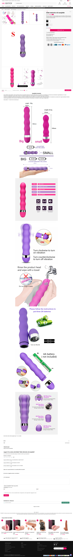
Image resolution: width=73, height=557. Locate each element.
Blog (38, 547)
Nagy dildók (51, 513)
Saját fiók (6, 550)
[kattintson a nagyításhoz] (22, 46)
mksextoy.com (12, 554)
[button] (69, 6)
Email (37, 489)
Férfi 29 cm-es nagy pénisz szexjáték (29, 533)
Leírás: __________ (8, 90)
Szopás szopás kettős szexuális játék (18, 533)
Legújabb (22, 547)
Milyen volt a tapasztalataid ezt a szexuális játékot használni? (14, 469)
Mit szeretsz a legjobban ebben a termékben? (11, 473)
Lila (47, 24)
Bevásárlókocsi (7, 549)
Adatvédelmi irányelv (40, 549)
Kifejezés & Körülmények (41, 548)
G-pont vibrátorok (47, 513)
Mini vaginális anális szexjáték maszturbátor (53, 533)
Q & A (26, 90)
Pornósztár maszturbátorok (66, 513)
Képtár (3, 90)
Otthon (2, 9)
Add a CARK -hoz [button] (7, 535)
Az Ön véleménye (7, 477)
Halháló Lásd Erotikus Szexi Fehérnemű (41, 533)
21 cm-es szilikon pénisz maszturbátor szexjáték (64, 533)
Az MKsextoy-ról (39, 544)
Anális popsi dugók (7, 513)
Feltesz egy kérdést (65, 502)
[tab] (3, 90)
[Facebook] (54, 545)
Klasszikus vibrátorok (24, 513)
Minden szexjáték (23, 544)
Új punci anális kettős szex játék (6, 532)
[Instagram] (56, 545)
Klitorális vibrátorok (30, 513)
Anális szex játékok (7, 9)
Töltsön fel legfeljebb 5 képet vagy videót (11, 485)
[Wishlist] (11, 521)
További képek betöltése (23, 86)
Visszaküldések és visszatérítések (10, 547)
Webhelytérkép (39, 550)
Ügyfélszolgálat (7, 544)
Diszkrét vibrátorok (36, 513)
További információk (15, 90)
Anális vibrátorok (18, 513)
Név (4, 489)
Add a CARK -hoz (60, 30)
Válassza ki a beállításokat (42, 536)
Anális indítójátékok (13, 9)
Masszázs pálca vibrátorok (58, 513)
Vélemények (22, 90)
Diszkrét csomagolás (8, 548)
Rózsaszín (50, 24)
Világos (47, 26)
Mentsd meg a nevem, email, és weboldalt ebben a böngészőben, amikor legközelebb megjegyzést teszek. (20, 492)
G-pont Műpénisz (41, 513)
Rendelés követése (8, 551)
